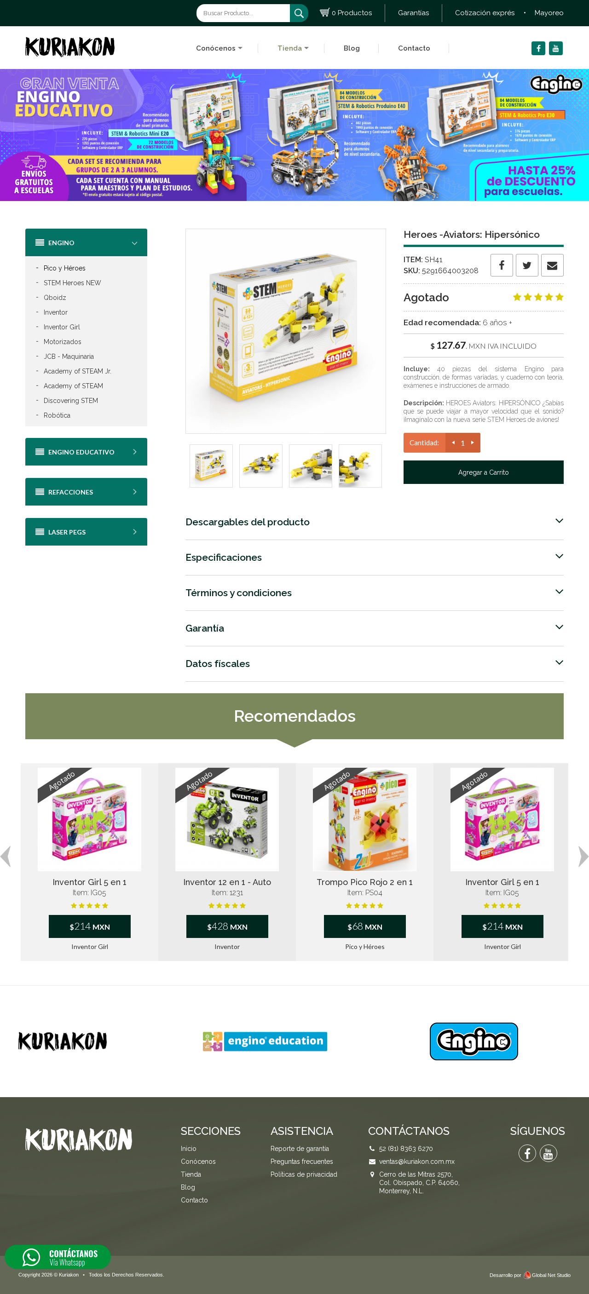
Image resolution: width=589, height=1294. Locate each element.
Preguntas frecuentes (302, 1161)
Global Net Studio (551, 1275)
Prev (5, 856)
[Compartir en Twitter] (527, 265)
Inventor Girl (57, 326)
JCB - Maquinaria (64, 356)
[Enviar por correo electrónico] (552, 265)
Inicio (188, 1148)
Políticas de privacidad (304, 1174)
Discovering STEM (66, 400)
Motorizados (58, 341)
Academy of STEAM (69, 385)
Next (583, 856)
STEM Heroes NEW (68, 282)
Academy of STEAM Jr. (73, 371)
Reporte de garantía (300, 1148)
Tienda (289, 48)
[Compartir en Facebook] (502, 265)
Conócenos (216, 48)
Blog (352, 48)
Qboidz (50, 297)
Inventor (51, 312)
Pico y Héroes (60, 268)
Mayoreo (549, 13)
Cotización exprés (484, 13)
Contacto (414, 48)
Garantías (413, 13)
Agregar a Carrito (483, 472)
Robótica (52, 415)
